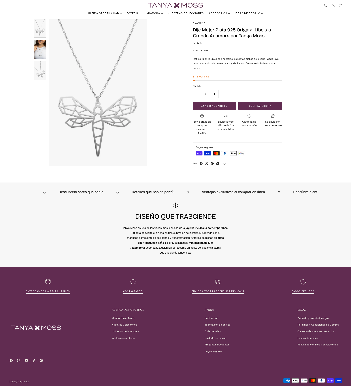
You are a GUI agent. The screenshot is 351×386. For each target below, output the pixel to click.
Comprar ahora (260, 106)
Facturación (211, 318)
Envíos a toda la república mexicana (218, 291)
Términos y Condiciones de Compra (318, 324)
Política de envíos (307, 337)
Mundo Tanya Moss (123, 318)
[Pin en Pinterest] (212, 163)
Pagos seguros (303, 291)
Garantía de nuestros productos (315, 331)
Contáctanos (133, 291)
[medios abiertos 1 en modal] (141, 25)
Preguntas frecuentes (217, 344)
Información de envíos (217, 324)
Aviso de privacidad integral (313, 318)
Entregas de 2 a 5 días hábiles (48, 291)
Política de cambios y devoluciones (317, 344)
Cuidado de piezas (215, 337)
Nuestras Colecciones (124, 324)
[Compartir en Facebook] (201, 163)
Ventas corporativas (123, 337)
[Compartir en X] (206, 163)
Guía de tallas (213, 331)
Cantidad (197, 86)
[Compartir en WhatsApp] (218, 163)
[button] (326, 5)
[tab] (40, 28)
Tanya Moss (23, 381)
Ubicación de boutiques (125, 331)
